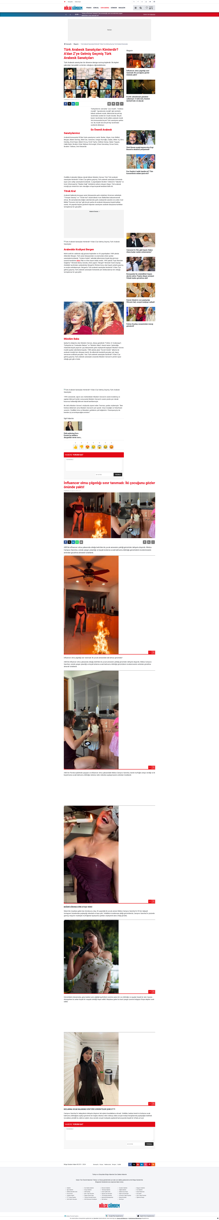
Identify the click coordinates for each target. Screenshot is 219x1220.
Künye (101, 1164)
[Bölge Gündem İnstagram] (142, 1)
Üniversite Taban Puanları (125, 1195)
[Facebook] (65, 103)
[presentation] (66, 14)
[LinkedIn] (73, 103)
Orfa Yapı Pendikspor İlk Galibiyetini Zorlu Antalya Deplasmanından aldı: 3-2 (104, 14)
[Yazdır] (109, 103)
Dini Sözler (138, 1193)
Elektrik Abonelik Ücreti (72, 1191)
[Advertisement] (76, 118)
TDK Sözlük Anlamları (107, 1195)
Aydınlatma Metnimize (135, 1218)
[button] (113, 103)
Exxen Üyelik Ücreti (106, 1191)
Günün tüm (149, 14)
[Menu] (135, 8)
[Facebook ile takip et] (130, 1164)
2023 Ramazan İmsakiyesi (90, 1199)
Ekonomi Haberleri (106, 1188)
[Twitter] (69, 103)
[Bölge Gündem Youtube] (146, 1)
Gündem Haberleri (123, 1188)
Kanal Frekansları (140, 1191)
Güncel (96, 8)
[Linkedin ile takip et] (142, 1164)
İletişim (114, 1164)
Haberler (69, 1188)
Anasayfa (68, 44)
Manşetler (70, 1)
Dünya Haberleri (88, 1189)
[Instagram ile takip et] (145, 1164)
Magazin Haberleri (140, 1188)
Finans (88, 8)
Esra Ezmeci (70, 1193)
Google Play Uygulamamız (116, 1216)
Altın (78, 261)
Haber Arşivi (78, 1)
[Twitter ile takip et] (134, 1164)
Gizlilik (119, 1164)
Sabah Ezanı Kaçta (123, 1191)
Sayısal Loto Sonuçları (107, 1193)
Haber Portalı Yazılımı (72, 1216)
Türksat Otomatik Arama (90, 1197)
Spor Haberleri (70, 1189)
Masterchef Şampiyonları (107, 1197)
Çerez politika (120, 1218)
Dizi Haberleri (139, 1189)
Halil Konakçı (87, 1191)
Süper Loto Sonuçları (124, 1193)
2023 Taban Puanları (141, 1195)
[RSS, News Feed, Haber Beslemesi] (153, 1164)
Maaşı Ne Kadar (122, 1197)
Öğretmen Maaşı (140, 1197)
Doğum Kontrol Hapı (89, 1195)
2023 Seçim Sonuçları (72, 1199)
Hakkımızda (107, 1164)
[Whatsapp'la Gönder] (77, 103)
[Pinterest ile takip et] (149, 1164)
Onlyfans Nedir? (70, 1195)
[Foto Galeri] (154, 1)
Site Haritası (104, 1199)
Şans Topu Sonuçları (89, 1193)
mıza (125, 1218)
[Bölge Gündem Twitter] (134, 1)
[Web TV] (150, 1)
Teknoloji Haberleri (106, 1189)
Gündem (114, 8)
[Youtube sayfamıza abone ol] (138, 1164)
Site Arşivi (121, 1199)
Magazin (122, 8)
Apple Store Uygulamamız (147, 1216)
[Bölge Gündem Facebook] (138, 1)
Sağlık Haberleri (122, 1189)
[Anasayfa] (65, 1)
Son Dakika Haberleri (89, 1188)
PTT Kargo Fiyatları (71, 1197)
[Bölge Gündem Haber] (73, 7)
